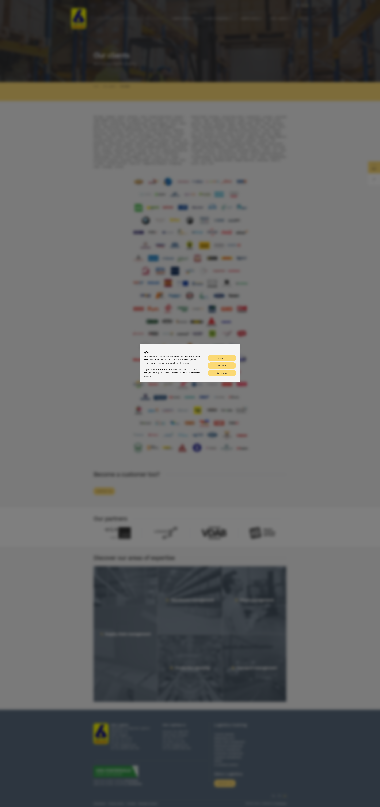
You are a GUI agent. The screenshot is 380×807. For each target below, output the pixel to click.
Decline (222, 365)
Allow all (222, 358)
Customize (222, 373)
